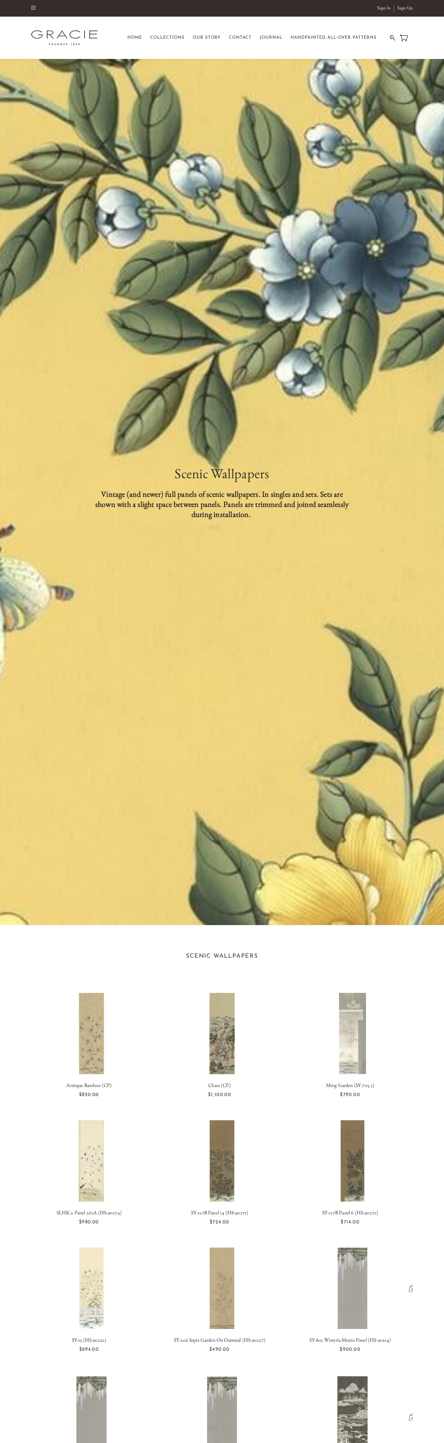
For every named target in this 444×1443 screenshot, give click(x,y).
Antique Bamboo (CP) (88, 1085)
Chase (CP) (219, 1085)
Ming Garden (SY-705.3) (350, 1085)
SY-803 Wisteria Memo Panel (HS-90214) (350, 1339)
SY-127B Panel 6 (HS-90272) (350, 1212)
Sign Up (405, 8)
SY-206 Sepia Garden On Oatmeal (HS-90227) (220, 1339)
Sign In (383, 8)
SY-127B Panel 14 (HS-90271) (219, 1212)
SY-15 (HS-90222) (89, 1339)
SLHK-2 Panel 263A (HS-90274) (89, 1212)
